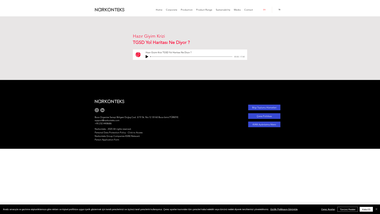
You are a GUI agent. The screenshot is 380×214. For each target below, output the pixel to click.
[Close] (376, 209)
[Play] (147, 56)
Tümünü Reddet (347, 209)
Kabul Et (366, 209)
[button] (171, 10)
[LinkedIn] (102, 110)
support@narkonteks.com (107, 120)
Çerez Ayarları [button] (328, 209)
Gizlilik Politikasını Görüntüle (284, 209)
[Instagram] (97, 110)
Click (130, 132)
